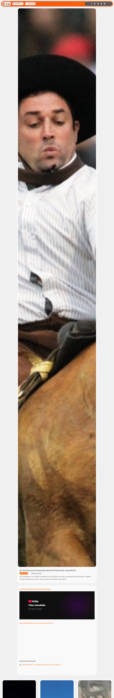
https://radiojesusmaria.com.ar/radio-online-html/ (36, 623)
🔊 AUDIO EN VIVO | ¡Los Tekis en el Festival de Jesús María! (39, 665)
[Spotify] (104, 3)
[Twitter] (94, 3)
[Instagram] (91, 3)
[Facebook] (98, 3)
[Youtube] (101, 3)
